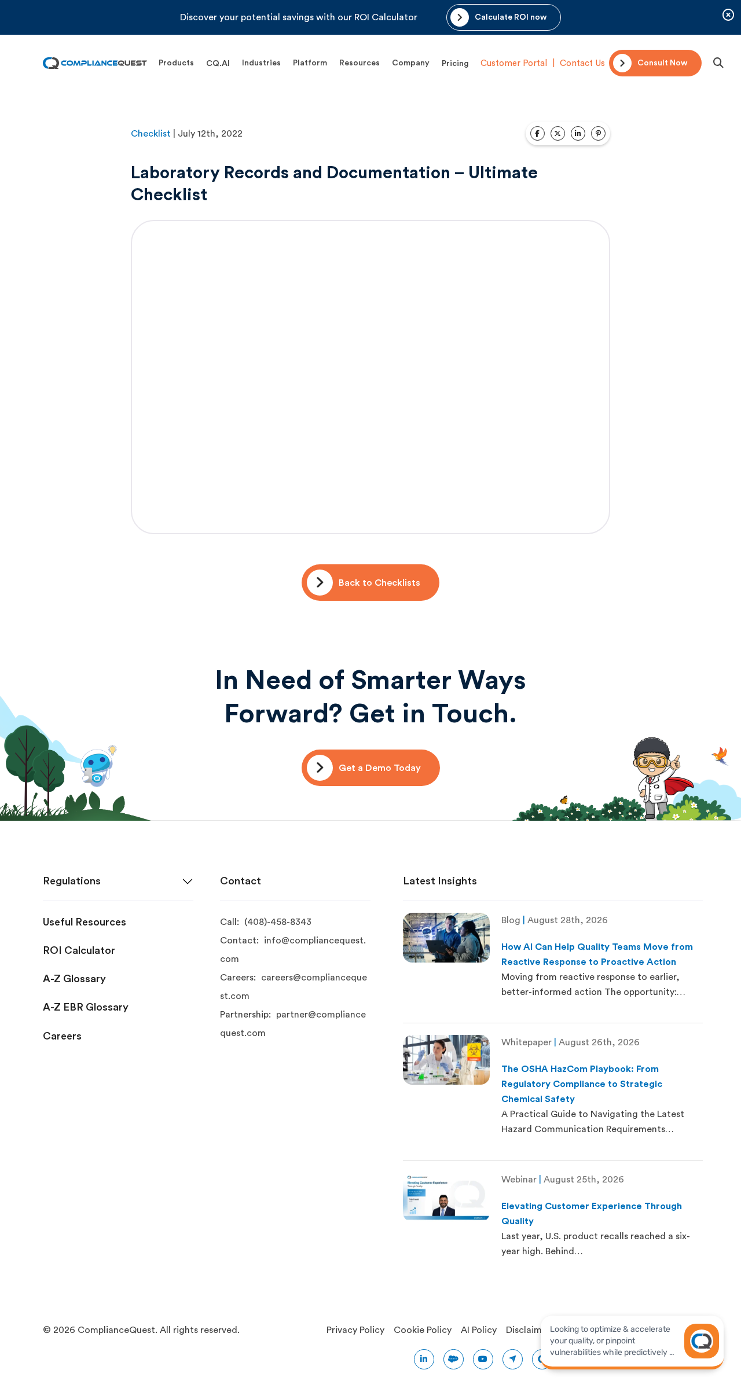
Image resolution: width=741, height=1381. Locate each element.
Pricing (455, 64)
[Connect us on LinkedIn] (424, 1359)
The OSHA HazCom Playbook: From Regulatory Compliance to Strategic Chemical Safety (581, 1084)
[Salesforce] (453, 1359)
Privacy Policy (355, 1330)
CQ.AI (218, 64)
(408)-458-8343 (277, 922)
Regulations (72, 881)
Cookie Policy (423, 1330)
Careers (62, 1036)
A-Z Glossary (74, 979)
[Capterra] (512, 1359)
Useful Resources (84, 922)
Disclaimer (528, 1330)
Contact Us (582, 63)
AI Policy (479, 1330)
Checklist (151, 133)
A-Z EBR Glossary (86, 1007)
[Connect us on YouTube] (483, 1359)
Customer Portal (513, 63)
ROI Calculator (79, 950)
